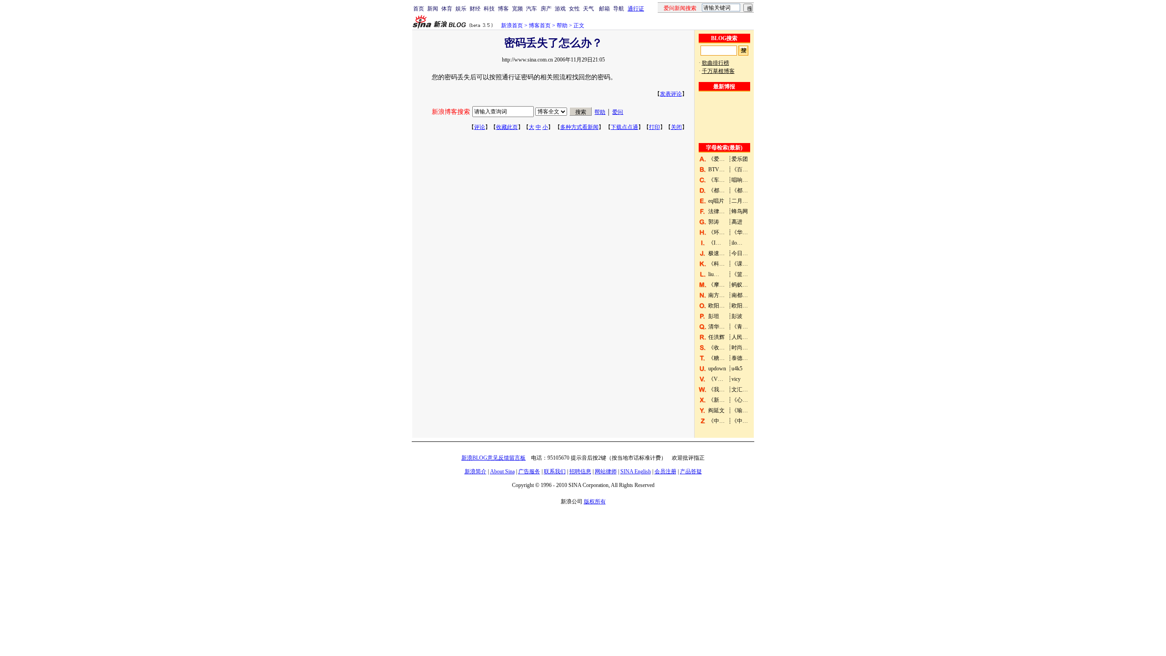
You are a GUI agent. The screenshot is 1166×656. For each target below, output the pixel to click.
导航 (618, 8)
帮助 (562, 25)
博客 (503, 8)
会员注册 (665, 471)
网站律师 (606, 471)
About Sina (502, 471)
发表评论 (671, 94)
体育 (446, 8)
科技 (489, 8)
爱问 (617, 112)
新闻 (432, 8)
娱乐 (460, 8)
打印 (654, 127)
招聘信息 (580, 471)
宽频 (517, 8)
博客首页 (540, 25)
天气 (588, 8)
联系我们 (555, 471)
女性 (574, 8)
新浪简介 (475, 471)
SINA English (635, 471)
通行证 (636, 8)
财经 (475, 8)
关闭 (676, 127)
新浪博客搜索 (451, 111)
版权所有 (595, 501)
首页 (418, 8)
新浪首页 (512, 25)
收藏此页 (507, 127)
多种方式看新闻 (579, 127)
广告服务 (529, 471)
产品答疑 (691, 471)
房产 (546, 8)
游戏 (560, 8)
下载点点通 (624, 127)
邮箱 (604, 8)
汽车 (531, 8)
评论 (479, 127)
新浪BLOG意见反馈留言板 (493, 458)
